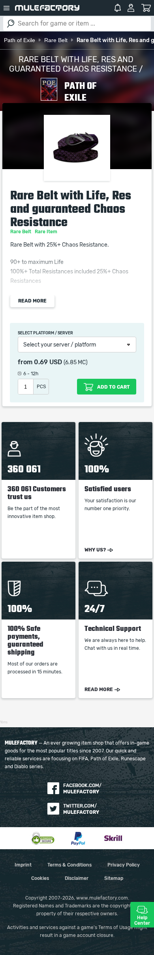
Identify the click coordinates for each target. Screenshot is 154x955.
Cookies (40, 878)
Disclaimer (76, 878)
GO (11, 24)
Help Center (142, 920)
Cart (146, 8)
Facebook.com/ (82, 788)
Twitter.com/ (81, 809)
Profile (131, 8)
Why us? (95, 550)
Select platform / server (45, 333)
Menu (6, 7)
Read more (32, 301)
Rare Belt (21, 231)
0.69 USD (48, 362)
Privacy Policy (123, 865)
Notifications (118, 8)
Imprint (23, 865)
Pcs (41, 386)
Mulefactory (47, 8)
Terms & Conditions (69, 865)
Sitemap (113, 878)
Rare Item (46, 231)
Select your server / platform (59, 345)
